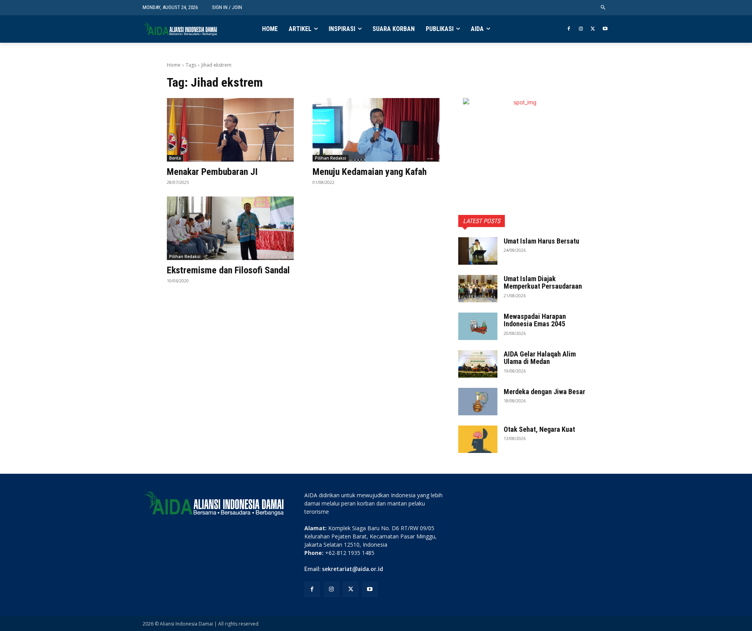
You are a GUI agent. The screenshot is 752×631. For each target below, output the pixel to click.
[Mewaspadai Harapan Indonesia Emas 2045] (477, 326)
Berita (175, 158)
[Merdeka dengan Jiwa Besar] (477, 401)
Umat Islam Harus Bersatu (541, 241)
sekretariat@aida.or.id (352, 569)
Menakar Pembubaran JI (212, 171)
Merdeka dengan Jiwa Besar (544, 391)
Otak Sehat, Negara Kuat (539, 429)
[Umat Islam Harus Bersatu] (477, 251)
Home (174, 65)
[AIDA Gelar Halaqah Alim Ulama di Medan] (477, 364)
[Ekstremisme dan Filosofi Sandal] (230, 228)
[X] (592, 29)
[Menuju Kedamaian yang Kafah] (376, 130)
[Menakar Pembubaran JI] (230, 130)
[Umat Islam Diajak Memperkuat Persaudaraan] (477, 288)
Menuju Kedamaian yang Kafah (370, 171)
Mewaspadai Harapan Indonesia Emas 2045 (535, 320)
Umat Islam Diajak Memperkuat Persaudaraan (543, 283)
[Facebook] (568, 29)
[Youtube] (604, 29)
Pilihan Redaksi (330, 158)
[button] (603, 8)
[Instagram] (581, 29)
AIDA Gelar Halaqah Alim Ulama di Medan (540, 358)
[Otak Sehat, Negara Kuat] (477, 439)
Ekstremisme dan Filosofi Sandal (228, 270)
